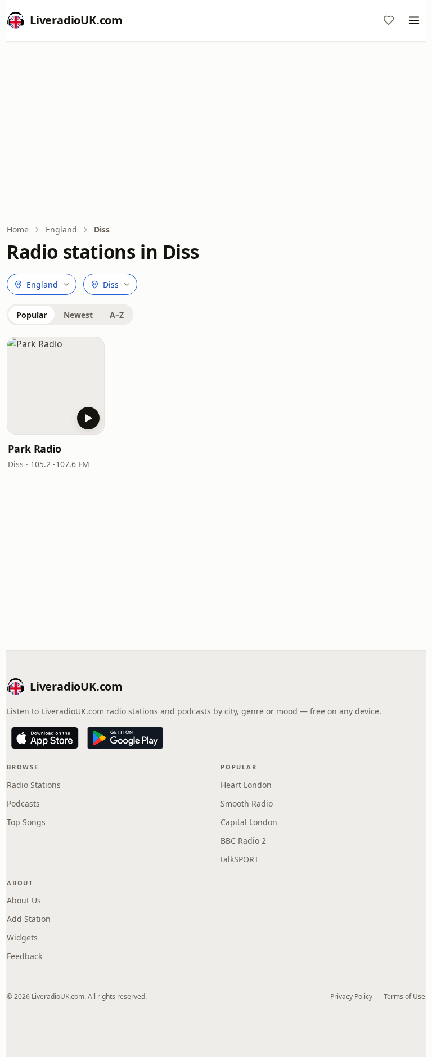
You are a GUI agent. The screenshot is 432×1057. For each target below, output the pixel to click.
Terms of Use (404, 996)
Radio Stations (34, 785)
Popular (31, 315)
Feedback (24, 956)
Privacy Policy (351, 996)
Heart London (246, 785)
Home (18, 229)
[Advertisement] (216, 133)
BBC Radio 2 (243, 840)
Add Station (29, 918)
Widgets (22, 937)
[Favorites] (388, 20)
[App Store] (45, 738)
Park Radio (34, 448)
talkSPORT (239, 859)
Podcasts (23, 803)
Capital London (248, 822)
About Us (24, 900)
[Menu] (414, 20)
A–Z (117, 315)
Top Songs (26, 822)
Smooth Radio (246, 803)
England (61, 229)
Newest (78, 315)
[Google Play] (125, 738)
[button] (56, 386)
